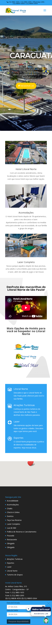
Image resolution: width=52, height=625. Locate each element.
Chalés (9, 508)
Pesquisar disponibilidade (18, 621)
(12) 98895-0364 (30, 598)
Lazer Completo (26, 262)
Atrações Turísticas (24, 405)
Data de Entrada (13, 603)
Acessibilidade (12, 500)
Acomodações (26, 212)
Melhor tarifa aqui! (41, 609)
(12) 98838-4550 (14, 598)
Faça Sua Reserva (14, 520)
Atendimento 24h (41, 613)
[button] (31, 463)
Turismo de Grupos (15, 574)
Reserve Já (27, 86)
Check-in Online (13, 512)
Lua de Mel (11, 528)
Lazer (17, 421)
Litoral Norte (21, 388)
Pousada (10, 535)
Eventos (10, 516)
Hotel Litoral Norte (26, 169)
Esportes (18, 437)
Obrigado (11, 543)
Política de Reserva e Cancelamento (21, 531)
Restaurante (12, 539)
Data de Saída (12, 610)
